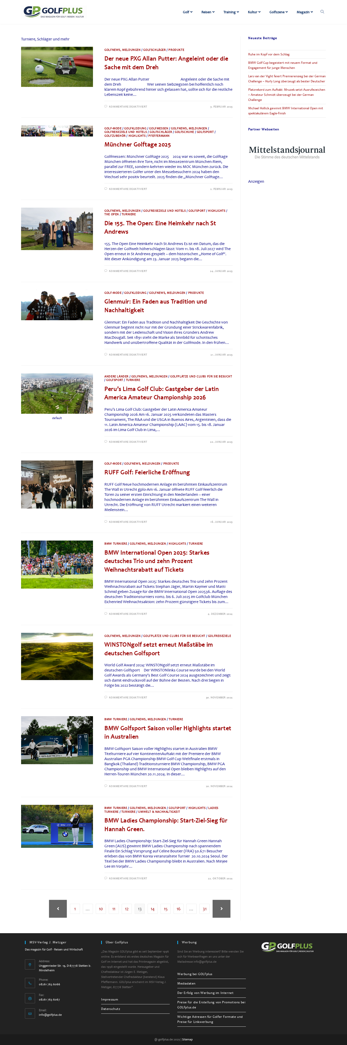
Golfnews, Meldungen (122, 50)
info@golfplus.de (50, 1015)
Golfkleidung (135, 128)
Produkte (176, 50)
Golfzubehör (115, 136)
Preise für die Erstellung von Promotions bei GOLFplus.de (211, 1004)
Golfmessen (158, 128)
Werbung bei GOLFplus (194, 974)
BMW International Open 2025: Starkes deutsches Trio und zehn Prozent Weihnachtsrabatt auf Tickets (157, 561)
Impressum (109, 999)
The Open (111, 214)
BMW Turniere (115, 544)
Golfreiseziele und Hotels (125, 132)
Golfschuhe (184, 132)
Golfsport (205, 132)
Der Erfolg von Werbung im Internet (205, 993)
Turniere (129, 214)
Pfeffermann (159, 136)
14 (153, 909)
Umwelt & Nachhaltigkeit (159, 812)
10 (101, 909)
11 (113, 909)
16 (179, 909)
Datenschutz (110, 1009)
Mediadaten (186, 983)
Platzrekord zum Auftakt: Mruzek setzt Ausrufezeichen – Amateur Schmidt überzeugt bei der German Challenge (286, 95)
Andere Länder (116, 376)
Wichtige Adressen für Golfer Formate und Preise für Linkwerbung (210, 1019)
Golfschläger (154, 50)
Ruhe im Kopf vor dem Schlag (269, 54)
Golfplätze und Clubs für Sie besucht (201, 376)
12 (127, 909)
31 (205, 909)
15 (166, 909)
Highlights (137, 136)
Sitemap (187, 1039)
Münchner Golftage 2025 (137, 144)
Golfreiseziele (219, 636)
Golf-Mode (112, 128)
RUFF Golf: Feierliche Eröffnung (147, 472)
